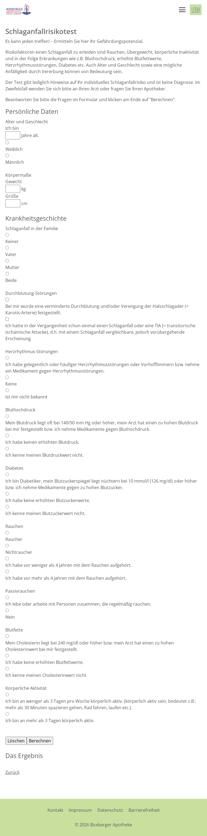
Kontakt (55, 810)
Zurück (12, 772)
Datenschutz (110, 810)
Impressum (80, 810)
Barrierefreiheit (144, 810)
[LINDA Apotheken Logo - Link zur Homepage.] (196, 9)
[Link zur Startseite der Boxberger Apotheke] (18, 9)
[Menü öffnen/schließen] (182, 9)
